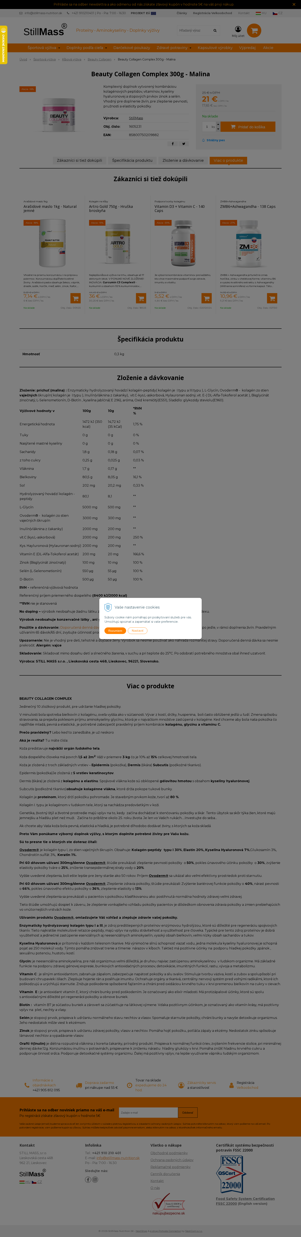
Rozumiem (115, 630)
